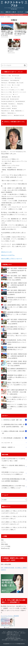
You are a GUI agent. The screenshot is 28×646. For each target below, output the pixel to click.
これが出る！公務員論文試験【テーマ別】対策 (10, 632)
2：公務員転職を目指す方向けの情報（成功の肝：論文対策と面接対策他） (12, 425)
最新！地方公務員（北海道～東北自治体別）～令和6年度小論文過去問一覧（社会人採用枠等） (17, 363)
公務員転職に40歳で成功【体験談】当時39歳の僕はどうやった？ (17, 348)
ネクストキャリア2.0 (14, 4)
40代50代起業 (16, 75)
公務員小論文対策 (15, 99)
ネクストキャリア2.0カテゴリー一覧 (13, 635)
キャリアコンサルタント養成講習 (10, 616)
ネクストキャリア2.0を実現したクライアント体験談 (13, 89)
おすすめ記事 (20, 82)
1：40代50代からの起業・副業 (11, 420)
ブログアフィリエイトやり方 (20, 92)
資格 (13, 110)
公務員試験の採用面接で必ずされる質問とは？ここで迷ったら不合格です (17, 314)
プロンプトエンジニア (7, 94)
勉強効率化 (20, 103)
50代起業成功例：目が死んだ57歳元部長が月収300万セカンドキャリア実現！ (16, 342)
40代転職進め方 (6, 80)
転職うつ (4, 113)
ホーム (4, 631)
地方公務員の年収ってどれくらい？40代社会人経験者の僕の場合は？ (17, 328)
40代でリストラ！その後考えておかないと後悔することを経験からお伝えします (17, 406)
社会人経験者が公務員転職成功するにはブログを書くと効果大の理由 (17, 369)
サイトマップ (21, 631)
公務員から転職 (6, 99)
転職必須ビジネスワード (7, 115)
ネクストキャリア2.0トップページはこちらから (14, 14)
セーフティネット (6, 87)
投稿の (4, 544)
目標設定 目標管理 (7, 447)
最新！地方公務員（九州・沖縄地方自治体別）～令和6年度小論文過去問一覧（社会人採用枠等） (17, 278)
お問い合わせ (22, 632)
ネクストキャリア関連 (7, 92)
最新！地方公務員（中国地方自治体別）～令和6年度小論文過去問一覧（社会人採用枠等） (17, 270)
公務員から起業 (16, 96)
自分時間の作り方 (6, 110)
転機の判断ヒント (20, 110)
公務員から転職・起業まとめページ (13, 634)
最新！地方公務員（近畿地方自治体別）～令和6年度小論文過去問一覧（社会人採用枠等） (17, 285)
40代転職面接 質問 (15, 80)
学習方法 (15, 106)
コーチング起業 (16, 85)
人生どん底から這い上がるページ (13, 637)
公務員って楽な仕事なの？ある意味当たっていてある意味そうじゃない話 (17, 384)
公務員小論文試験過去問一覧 (8, 101)
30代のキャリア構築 (7, 75)
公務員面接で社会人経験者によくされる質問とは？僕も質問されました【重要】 (17, 377)
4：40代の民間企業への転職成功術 (12, 438)
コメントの (5, 546)
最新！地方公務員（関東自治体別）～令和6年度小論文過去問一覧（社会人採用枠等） (17, 292)
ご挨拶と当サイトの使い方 (12, 631)
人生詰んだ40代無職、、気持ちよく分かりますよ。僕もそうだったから (17, 334)
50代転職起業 (12, 82)
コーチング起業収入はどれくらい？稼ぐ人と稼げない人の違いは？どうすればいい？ (17, 399)
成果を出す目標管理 (7, 108)
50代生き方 (5, 82)
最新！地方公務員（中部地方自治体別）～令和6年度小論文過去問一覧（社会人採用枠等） (17, 321)
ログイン (3, 542)
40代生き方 (18, 78)
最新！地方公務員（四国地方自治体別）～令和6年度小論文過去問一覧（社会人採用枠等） (17, 356)
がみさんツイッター (6, 252)
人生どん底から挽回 (7, 96)
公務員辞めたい (13, 103)
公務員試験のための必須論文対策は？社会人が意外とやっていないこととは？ (17, 299)
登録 (2, 540)
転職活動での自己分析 (19, 115)
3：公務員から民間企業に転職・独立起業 (12, 432)
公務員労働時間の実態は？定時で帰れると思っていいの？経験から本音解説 (17, 307)
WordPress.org (5, 548)
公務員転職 (5, 103)
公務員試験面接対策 (21, 101)
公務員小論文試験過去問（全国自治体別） (13, 638)
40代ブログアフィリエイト (8, 78)
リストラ (16, 94)
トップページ (15, 87)
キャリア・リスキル (7, 85)
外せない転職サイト (7, 106)
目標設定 (15, 108)
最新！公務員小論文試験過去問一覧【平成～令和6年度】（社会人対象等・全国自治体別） (17, 392)
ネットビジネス (6, 442)
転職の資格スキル (12, 113)
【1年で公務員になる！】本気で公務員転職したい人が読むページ (14, 639)
